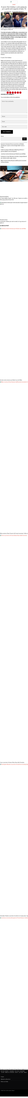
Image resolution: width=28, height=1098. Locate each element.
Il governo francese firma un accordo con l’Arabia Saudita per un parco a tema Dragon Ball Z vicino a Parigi (12, 145)
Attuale (13, 165)
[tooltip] (8, 93)
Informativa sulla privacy (5, 1079)
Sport (14, 4)
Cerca (2, 136)
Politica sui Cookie (4, 1081)
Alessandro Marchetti (18, 11)
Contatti (2, 1076)
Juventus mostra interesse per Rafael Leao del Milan (13, 154)
